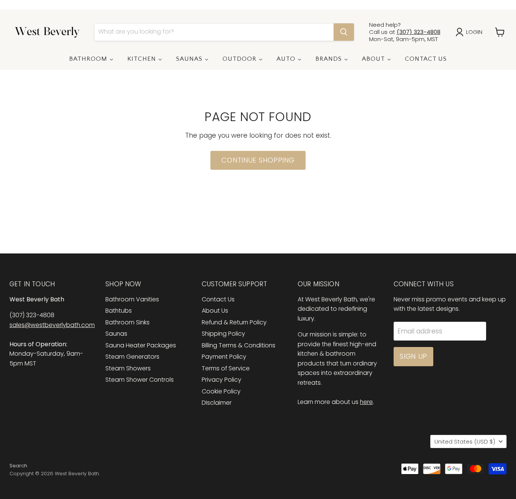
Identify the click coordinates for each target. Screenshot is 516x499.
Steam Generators (132, 356)
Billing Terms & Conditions (238, 345)
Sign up (413, 356)
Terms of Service (226, 368)
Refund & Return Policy (234, 322)
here (366, 402)
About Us (215, 310)
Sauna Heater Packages (140, 345)
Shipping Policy (223, 333)
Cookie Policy (221, 391)
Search (18, 465)
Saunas (116, 333)
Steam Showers (128, 368)
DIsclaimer (217, 402)
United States (464, 441)
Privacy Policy (221, 379)
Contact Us (218, 299)
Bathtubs (118, 310)
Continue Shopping (257, 160)
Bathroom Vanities (132, 299)
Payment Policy (224, 356)
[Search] (344, 32)
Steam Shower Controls (139, 379)
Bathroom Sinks (127, 322)
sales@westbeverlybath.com (52, 325)
